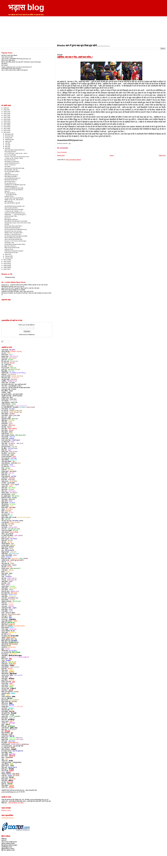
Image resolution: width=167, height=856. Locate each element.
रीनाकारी (10, 366)
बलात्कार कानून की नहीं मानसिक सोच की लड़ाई (14, 168)
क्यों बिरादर (11, 678)
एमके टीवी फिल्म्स (12, 374)
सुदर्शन (13, 494)
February (7, 256)
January (7, 258)
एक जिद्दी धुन (11, 719)
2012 (5, 259)
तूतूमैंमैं (15, 535)
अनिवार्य (12, 484)
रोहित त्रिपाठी (13, 673)
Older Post (162, 155)
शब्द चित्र (13, 476)
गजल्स (11, 506)
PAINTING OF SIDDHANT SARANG (14, 251)
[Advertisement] (83, 30)
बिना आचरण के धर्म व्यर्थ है (10, 160)
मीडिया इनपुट (12, 425)
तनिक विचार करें (14, 356)
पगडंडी (10, 422)
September (8, 139)
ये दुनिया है (12, 545)
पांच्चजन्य (11, 445)
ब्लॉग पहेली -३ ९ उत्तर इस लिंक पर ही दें (13, 234)
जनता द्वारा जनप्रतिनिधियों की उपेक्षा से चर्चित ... (14, 188)
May (6, 146)
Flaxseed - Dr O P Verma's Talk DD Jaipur (15, 241)
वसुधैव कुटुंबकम (13, 358)
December (8, 134)
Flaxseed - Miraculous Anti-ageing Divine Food (17, 156)
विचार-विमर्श (11, 371)
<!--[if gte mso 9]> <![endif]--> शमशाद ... (14, 158)
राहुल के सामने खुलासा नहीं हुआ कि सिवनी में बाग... (15, 150)
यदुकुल (12, 455)
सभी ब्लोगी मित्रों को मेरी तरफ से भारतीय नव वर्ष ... (15, 206)
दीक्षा (9, 537)
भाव (9, 474)
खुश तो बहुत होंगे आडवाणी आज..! (11, 219)
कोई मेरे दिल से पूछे (14, 553)
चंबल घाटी (11, 473)
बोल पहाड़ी (11, 409)
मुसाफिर (8, 572)
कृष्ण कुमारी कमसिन (18, 394)
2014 (5, 130)
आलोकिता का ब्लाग (12, 381)
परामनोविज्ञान (22, 407)
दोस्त (9, 575)
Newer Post (61, 155)
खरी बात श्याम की (9, 550)
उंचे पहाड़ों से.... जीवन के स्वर (15, 443)
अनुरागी (17, 484)
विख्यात (11, 391)
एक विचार (12, 414)
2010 (5, 263)
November (8, 136)
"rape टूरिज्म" (8, 173)
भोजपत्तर (25, 558)
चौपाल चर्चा (12, 437)
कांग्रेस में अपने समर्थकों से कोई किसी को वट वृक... (15, 213)
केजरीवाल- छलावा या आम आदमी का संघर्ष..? (14, 232)
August (7, 141)
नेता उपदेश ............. (9, 224)
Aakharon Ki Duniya (21, 406)
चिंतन (11, 397)
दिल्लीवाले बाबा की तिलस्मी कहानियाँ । (13, 228)
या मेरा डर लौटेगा (13, 527)
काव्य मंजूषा (13, 458)
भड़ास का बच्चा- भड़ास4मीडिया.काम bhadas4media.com (16, 58)
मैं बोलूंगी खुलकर (16, 440)
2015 (5, 128)
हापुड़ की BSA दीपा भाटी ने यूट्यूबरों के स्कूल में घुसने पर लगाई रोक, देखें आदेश (20, 288)
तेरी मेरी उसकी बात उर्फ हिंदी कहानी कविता (19, 387)
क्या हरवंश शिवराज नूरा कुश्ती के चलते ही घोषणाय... (15, 244)
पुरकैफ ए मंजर (13, 728)
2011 (5, 261)
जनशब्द (14, 404)
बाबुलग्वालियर (14, 379)
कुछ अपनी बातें (9, 534)
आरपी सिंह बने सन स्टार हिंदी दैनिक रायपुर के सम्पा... (15, 185)
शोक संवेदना (4, 63)
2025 (5, 110)
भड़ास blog (26, 7)
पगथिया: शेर (7, 191)
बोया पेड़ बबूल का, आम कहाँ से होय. (12, 161)
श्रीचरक (20, 535)
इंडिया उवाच (15, 419)
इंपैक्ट (11, 433)
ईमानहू (11, 548)
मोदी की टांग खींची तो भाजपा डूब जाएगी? (13, 237)
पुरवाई (14, 456)
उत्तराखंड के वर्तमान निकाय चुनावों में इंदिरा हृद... (14, 198)
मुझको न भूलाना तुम (9, 201)
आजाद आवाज (9, 509)
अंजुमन (11, 355)
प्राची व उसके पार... (12, 578)
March (7, 254)
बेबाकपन (9, 427)
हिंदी (12, 514)
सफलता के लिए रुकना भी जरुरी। (11, 252)
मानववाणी (12, 466)
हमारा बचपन (8, 511)
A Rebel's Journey (16, 351)
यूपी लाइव (9, 542)
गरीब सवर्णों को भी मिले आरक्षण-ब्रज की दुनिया (14, 209)
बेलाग (12, 544)
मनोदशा (21, 521)
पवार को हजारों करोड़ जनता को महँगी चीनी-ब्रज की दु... (16, 229)
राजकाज (14, 565)
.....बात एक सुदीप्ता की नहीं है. (11, 194)
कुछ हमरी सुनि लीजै (18, 746)
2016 (5, 126)
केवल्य (19, 463)
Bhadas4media (10, 277)
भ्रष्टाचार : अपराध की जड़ (10, 165)
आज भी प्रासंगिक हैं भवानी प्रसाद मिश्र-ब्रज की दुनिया (16, 236)
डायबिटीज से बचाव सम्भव (15, 410)
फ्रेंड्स (11, 465)
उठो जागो (10, 470)
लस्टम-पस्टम (15, 558)
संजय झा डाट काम (12, 580)
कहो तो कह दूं (12, 491)
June (6, 145)
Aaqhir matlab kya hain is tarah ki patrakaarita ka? (16, 67)
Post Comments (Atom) (73, 159)
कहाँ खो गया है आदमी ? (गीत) (11, 216)
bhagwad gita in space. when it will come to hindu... (18, 223)
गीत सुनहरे (13, 713)
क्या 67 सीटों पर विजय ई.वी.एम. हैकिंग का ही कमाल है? (14, 70)
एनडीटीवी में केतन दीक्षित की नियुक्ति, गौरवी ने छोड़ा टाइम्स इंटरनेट (17, 291)
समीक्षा (9, 392)
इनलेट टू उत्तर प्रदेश (14, 415)
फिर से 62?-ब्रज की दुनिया (10, 155)
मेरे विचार (11, 512)
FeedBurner (31, 334)
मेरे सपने (9, 567)
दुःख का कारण (7, 218)
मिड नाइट (9, 521)
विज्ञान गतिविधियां (12, 428)
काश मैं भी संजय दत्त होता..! (10, 181)
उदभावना (11, 430)
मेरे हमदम (13, 389)
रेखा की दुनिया (11, 453)
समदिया (12, 563)
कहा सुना (8, 468)
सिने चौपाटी (15, 521)
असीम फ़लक (8, 364)
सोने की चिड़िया (13, 481)
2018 (5, 123)
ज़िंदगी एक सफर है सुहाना (15, 655)
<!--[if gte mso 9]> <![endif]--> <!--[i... (14, 211)
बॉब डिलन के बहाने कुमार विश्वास (9, 55)
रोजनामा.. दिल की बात (17, 376)
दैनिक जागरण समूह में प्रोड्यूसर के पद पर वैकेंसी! (13, 290)
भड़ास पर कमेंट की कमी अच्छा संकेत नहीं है (13, 239)
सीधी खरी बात (15, 496)
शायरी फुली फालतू (12, 448)
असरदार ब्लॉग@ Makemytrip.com (12, 178)
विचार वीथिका (12, 488)
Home (112, 155)
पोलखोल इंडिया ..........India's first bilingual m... (16, 214)
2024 (5, 111)
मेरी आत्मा (10, 359)
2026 (5, 108)
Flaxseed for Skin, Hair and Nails (13, 231)
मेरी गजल (15, 530)
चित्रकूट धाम (13, 460)
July (6, 143)
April (6, 148)
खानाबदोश (15, 407)
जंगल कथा (14, 447)
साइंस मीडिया (12, 507)
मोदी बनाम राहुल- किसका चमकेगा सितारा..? (14, 226)
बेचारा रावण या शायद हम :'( (10, 246)
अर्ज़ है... (11, 486)
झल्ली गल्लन (12, 499)
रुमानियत (11, 438)
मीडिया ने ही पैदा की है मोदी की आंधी (12, 247)
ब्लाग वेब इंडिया (11, 483)
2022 (5, 115)
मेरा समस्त (11, 489)
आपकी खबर (12, 478)
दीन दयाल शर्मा (14, 361)
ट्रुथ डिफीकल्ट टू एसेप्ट (15, 386)
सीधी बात (11, 570)
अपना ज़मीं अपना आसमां (14, 529)
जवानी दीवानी (11, 479)
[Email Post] (69, 143)
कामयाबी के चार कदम (9, 196)
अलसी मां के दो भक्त (9, 249)
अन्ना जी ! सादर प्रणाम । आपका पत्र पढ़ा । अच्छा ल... (16, 153)
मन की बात (12, 502)
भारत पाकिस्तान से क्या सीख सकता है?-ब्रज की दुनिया (16, 221)
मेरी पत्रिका (13, 504)
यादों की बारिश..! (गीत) (9, 242)
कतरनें (10, 581)
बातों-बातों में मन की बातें (14, 369)
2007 (5, 269)
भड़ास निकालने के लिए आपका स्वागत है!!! (11, 68)
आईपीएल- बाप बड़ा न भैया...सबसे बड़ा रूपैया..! (75, 57)
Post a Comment (62, 152)
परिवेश (13, 696)
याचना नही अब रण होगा (7, 57)
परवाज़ (9, 353)
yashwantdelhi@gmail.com (9, 792)
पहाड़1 (10, 573)
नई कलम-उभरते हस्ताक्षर (23, 517)
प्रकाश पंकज (13, 399)
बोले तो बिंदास (13, 539)
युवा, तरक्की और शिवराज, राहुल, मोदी (12, 203)
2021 (5, 117)
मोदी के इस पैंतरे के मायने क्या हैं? (11, 175)
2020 (5, 119)
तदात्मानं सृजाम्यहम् (17, 396)
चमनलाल (12, 363)
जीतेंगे (10, 616)
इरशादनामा (9, 557)
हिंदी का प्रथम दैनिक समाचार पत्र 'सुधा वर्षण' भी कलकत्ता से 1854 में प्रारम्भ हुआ (21, 62)
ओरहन (21, 558)
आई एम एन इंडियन (10, 613)
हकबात (15, 555)
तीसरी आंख (13, 368)
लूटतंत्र (11, 424)
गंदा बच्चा (14, 498)
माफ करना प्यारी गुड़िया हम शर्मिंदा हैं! (12, 171)
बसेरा (14, 461)
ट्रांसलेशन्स (8, 576)
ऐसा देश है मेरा (15, 378)
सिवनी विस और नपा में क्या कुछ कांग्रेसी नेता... (14, 189)
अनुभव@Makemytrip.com (11, 186)
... (11, 204)
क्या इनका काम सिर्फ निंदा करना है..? (12, 163)
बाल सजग (7, 519)
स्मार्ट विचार (11, 420)
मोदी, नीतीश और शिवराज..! (10, 193)
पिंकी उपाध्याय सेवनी (20, 435)
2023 (5, 113)
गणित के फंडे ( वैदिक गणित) (8, 60)
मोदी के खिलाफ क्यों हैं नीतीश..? (11, 176)
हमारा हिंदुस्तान (13, 493)
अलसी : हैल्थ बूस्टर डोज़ (15, 412)
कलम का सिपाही (14, 532)
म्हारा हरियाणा (13, 471)
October (7, 138)
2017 (5, 125)
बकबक (10, 432)
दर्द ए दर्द (10, 540)
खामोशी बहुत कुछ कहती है (16, 560)
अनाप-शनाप (13, 552)
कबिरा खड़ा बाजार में (15, 568)
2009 (5, 265)
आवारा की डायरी (31, 407)
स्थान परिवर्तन (7, 166)
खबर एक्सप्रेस (13, 401)
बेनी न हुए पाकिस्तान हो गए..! (10, 183)
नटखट (10, 525)
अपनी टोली (14, 463)
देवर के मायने (4, 65)
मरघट (12, 537)
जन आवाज (12, 383)
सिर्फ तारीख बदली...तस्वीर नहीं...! (11, 170)
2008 (5, 267)
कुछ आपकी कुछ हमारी (20, 384)
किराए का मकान (13, 451)
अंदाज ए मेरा (14, 402)
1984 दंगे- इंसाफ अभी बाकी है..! (11, 208)
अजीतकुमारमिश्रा (16, 762)
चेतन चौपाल (11, 524)
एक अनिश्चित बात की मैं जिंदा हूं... (18, 373)
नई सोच (9, 562)
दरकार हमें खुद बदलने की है (10, 151)
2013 (5, 132)
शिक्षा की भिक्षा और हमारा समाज (11, 179)
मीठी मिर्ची (11, 547)
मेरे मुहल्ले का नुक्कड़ (14, 522)
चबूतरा (9, 450)
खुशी (9, 417)
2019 (5, 121)
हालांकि (10, 501)
